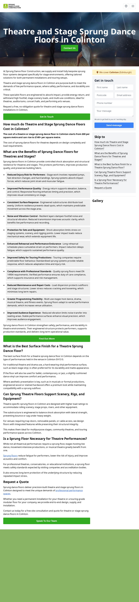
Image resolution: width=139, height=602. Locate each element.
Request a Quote (103, 187)
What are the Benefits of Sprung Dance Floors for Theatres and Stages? (111, 156)
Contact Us (69, 48)
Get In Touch (47, 116)
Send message (114, 125)
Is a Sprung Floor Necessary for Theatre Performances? (110, 181)
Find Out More (47, 338)
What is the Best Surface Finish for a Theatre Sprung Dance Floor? (112, 166)
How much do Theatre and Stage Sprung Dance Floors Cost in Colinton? (111, 145)
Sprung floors (10, 455)
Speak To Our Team (46, 520)
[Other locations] (126, 6)
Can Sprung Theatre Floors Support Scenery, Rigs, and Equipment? (112, 174)
